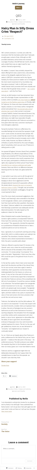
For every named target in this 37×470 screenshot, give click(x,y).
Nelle (13, 20)
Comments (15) (9, 39)
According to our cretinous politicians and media (16, 165)
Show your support (9, 361)
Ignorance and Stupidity (18, 24)
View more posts (6, 411)
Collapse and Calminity (24, 22)
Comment (29, 461)
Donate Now (5, 365)
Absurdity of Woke (13, 22)
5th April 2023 (8, 36)
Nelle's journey (18, 3)
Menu (19, 7)
